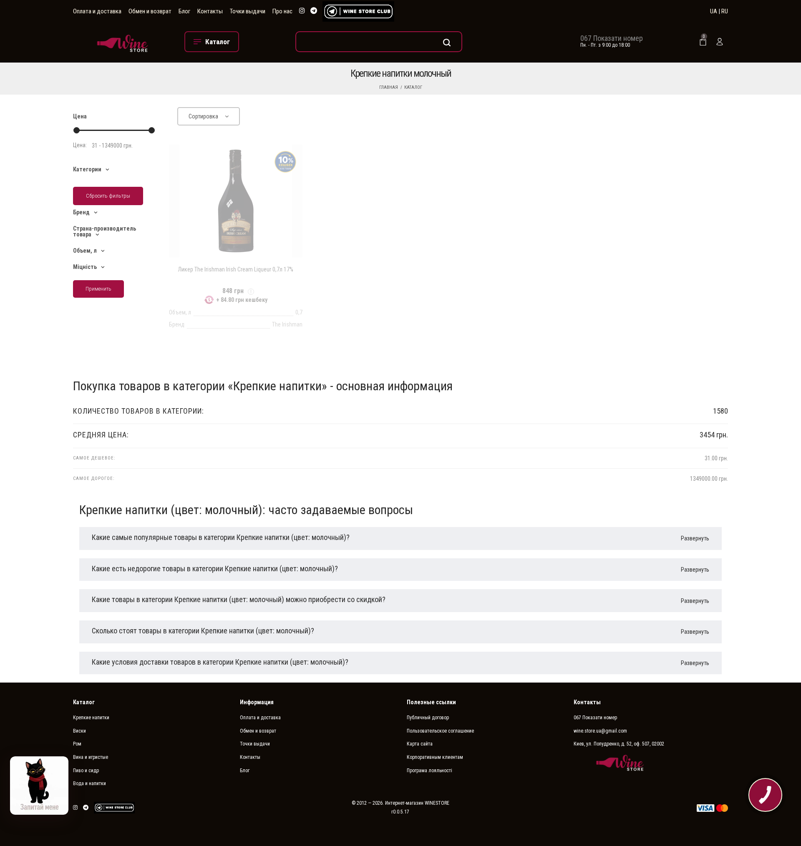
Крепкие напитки (91, 717)
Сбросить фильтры (108, 196)
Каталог (413, 87)
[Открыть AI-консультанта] (39, 785)
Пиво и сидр (86, 770)
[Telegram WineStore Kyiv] (358, 11)
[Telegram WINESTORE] (313, 11)
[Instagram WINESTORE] (302, 11)
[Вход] (719, 41)
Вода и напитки (89, 783)
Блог (184, 11)
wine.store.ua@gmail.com (600, 731)
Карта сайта (420, 744)
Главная (388, 87)
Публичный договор (428, 717)
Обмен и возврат (149, 11)
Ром (77, 744)
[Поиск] (378, 41)
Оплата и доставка (97, 11)
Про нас (282, 11)
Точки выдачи (247, 11)
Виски (79, 731)
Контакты (210, 11)
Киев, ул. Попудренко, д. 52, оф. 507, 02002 (619, 744)
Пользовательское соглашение (440, 731)
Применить (98, 289)
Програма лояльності (429, 770)
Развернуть (695, 538)
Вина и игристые (90, 757)
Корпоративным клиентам (435, 757)
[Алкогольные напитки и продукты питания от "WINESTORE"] (122, 41)
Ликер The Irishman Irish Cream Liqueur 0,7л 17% (235, 269)
